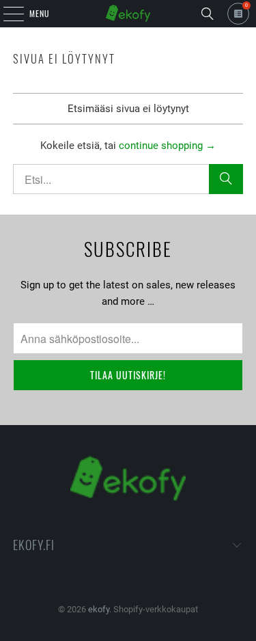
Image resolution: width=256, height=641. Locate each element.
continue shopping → (167, 145)
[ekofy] (128, 13)
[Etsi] (208, 13)
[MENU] (6, 13)
